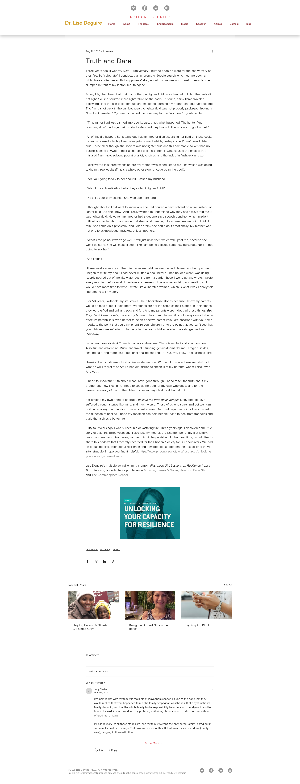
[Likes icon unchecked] (96, 750)
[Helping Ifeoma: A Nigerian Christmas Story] (93, 605)
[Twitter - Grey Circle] (133, 8)
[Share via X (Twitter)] (96, 561)
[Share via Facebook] (87, 561)
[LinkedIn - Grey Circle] (155, 8)
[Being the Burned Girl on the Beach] (150, 605)
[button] (185, 23)
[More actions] (212, 51)
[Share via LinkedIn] (104, 561)
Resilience (92, 549)
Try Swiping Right (197, 625)
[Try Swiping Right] (206, 605)
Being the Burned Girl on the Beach (148, 627)
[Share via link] (113, 561)
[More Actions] (212, 691)
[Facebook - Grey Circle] (144, 8)
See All (228, 584)
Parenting (105, 549)
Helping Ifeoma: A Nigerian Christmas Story (91, 627)
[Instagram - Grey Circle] (166, 8)
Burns (116, 549)
